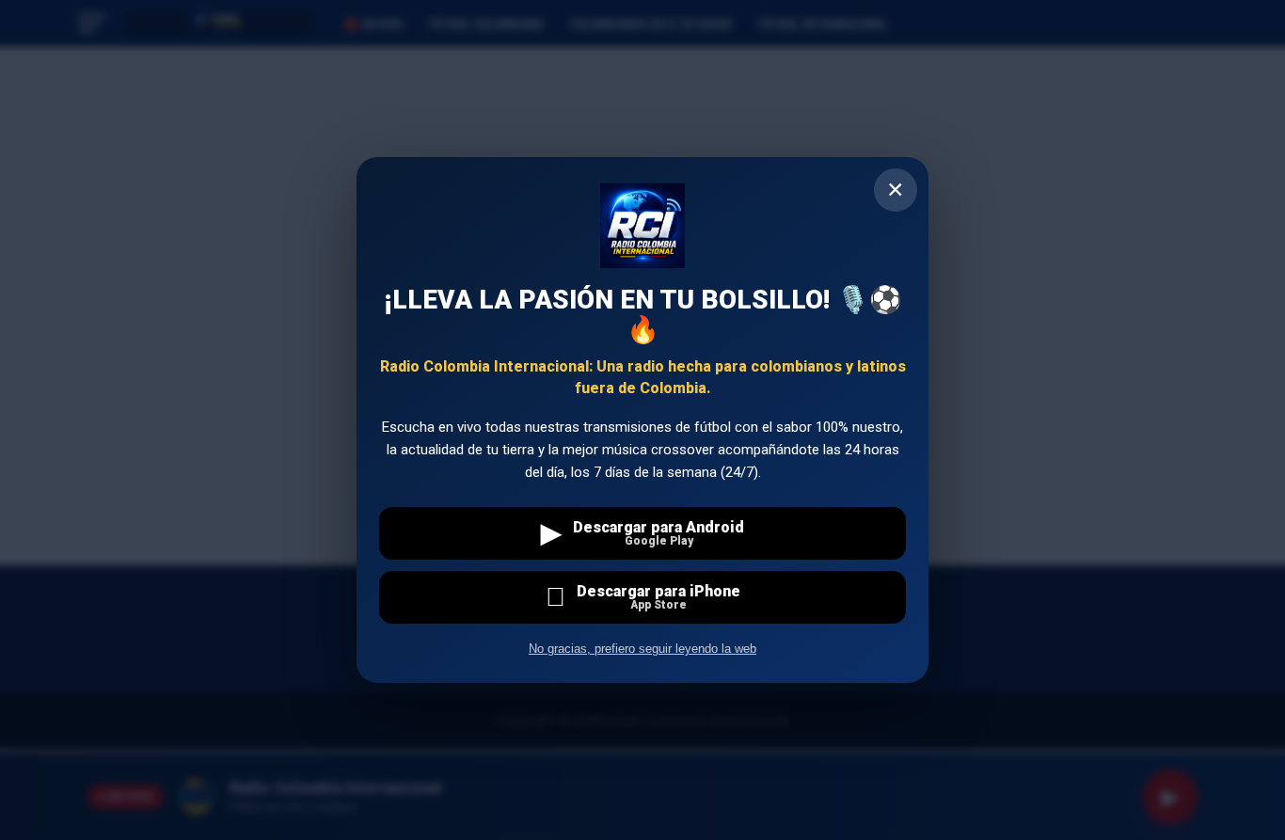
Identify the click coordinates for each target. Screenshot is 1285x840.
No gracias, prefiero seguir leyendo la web (642, 649)
